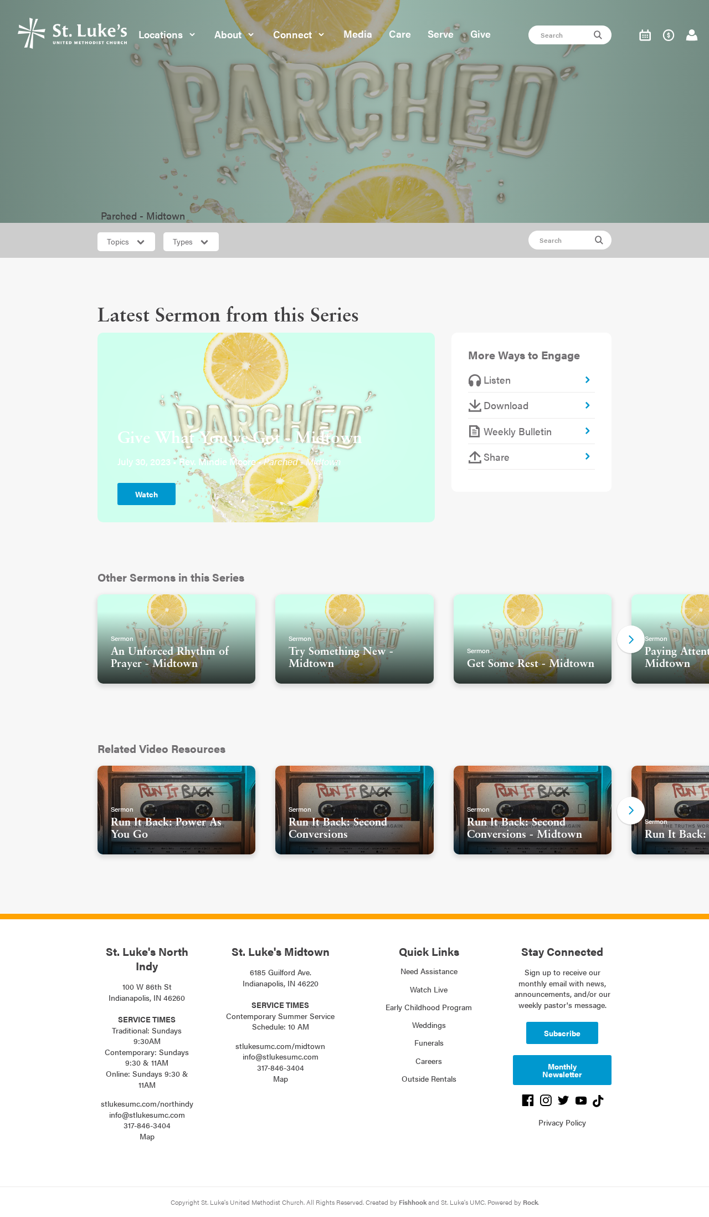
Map (147, 1136)
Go (599, 35)
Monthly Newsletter (562, 1070)
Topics (119, 241)
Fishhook (413, 1202)
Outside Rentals (429, 1078)
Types (184, 241)
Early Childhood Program (429, 1006)
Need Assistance (429, 970)
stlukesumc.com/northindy (147, 1103)
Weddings (429, 1024)
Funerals (429, 1042)
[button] (631, 639)
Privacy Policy (562, 1122)
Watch (146, 494)
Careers (428, 1060)
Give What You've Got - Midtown (239, 438)
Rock (530, 1202)
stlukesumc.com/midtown (280, 1045)
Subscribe (562, 1032)
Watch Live (429, 989)
